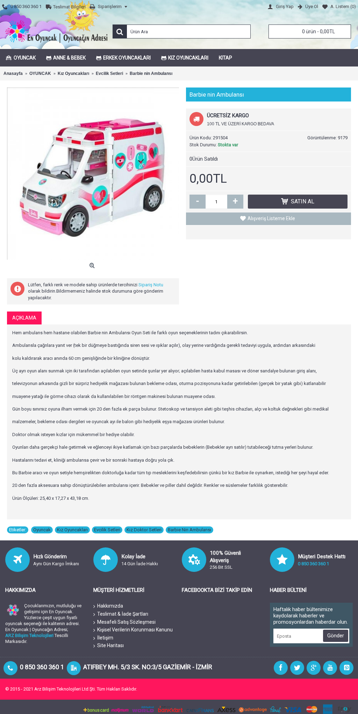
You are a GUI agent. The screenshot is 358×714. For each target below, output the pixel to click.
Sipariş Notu (150, 284)
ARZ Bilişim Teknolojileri (29, 635)
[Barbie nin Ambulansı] (93, 174)
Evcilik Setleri (107, 529)
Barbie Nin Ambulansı (189, 529)
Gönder (335, 635)
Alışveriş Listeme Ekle (271, 218)
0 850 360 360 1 (313, 563)
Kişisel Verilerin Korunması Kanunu (135, 629)
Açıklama (24, 318)
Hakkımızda (110, 606)
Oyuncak (42, 529)
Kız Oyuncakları (72, 529)
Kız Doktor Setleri (144, 529)
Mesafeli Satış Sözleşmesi (126, 622)
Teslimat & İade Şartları (122, 614)
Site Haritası (110, 645)
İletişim (105, 637)
